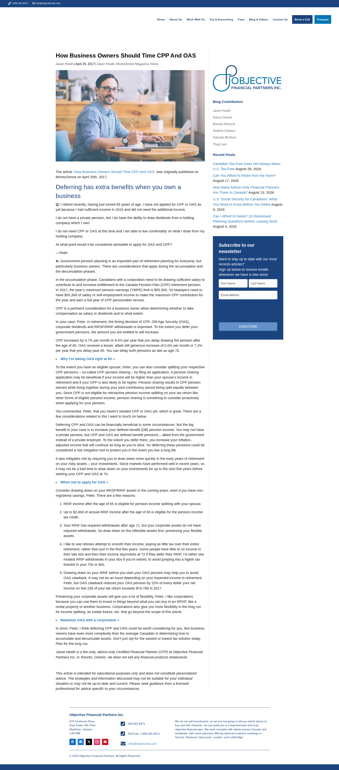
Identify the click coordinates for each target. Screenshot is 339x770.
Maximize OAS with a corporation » (89, 620)
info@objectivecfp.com (48, 3)
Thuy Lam (220, 144)
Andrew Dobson (224, 130)
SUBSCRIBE (248, 326)
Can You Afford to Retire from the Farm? (244, 176)
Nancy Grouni (222, 117)
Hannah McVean (224, 137)
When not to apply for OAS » (84, 482)
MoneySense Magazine (132, 64)
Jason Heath (64, 64)
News (154, 64)
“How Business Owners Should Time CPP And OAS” (114, 172)
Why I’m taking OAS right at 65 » (87, 359)
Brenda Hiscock (224, 124)
